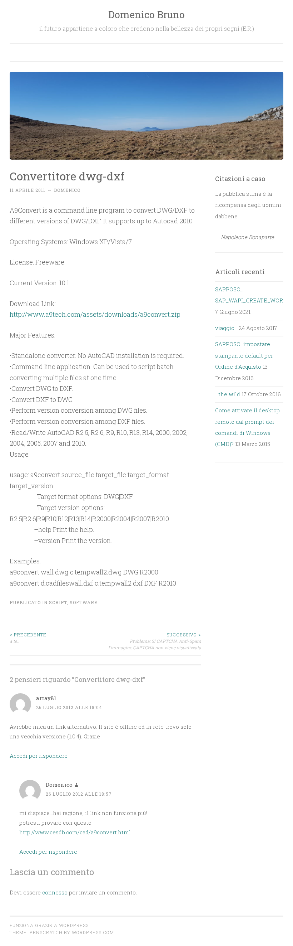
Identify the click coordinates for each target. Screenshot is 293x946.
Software (84, 602)
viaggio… (226, 327)
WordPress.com (93, 932)
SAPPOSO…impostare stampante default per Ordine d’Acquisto (244, 355)
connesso (55, 892)
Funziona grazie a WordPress (49, 925)
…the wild (227, 394)
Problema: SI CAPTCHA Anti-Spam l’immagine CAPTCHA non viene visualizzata (154, 641)
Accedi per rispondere (39, 755)
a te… (28, 638)
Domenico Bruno (146, 14)
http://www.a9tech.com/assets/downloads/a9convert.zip (95, 314)
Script (58, 602)
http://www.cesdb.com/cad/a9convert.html (75, 832)
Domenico (67, 190)
